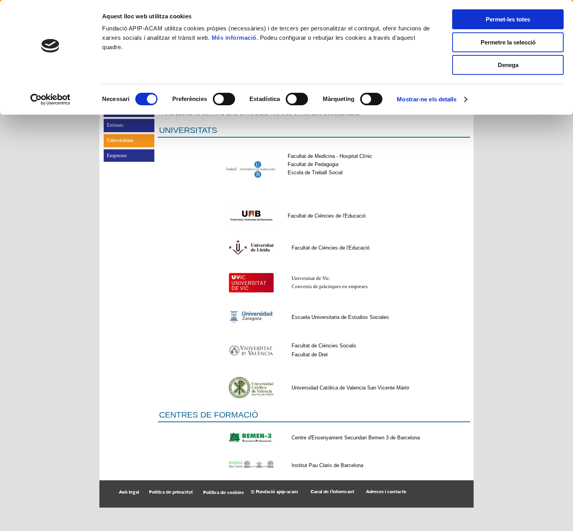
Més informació (234, 37)
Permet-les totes (508, 19)
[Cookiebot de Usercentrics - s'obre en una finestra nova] (50, 99)
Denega (508, 65)
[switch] (224, 99)
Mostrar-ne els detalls (426, 99)
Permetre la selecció (508, 42)
